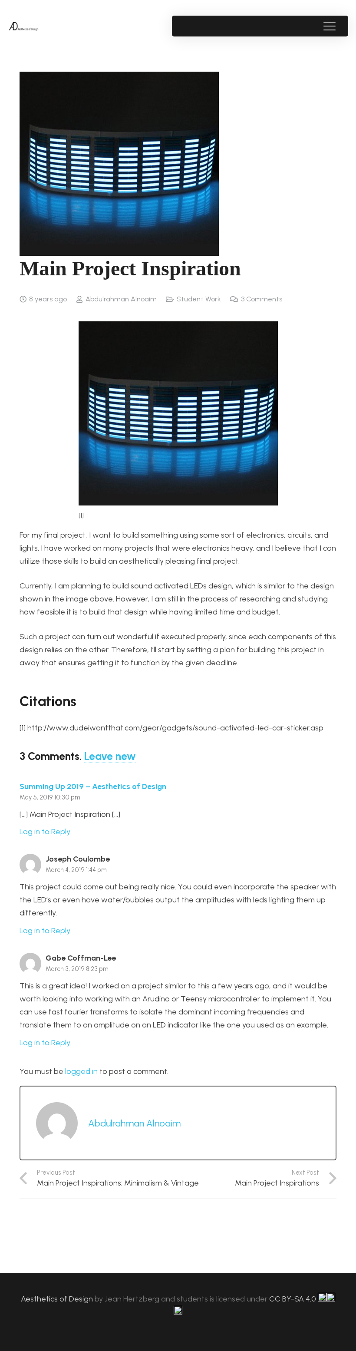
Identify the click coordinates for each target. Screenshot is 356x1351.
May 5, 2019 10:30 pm (50, 797)
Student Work (199, 299)
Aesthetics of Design (58, 1299)
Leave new (110, 756)
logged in (81, 1071)
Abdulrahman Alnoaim (121, 299)
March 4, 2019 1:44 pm (76, 870)
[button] (329, 26)
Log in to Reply (45, 831)
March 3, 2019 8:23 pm (77, 969)
